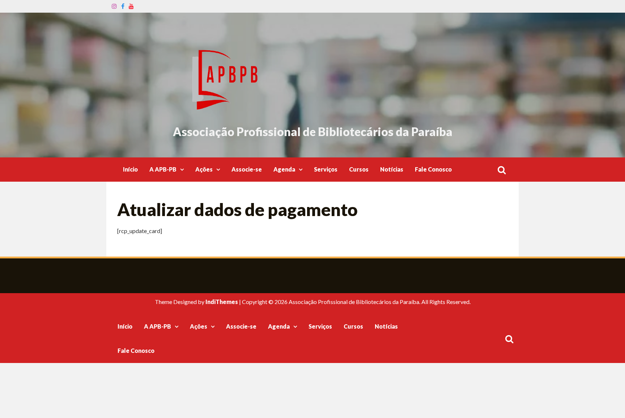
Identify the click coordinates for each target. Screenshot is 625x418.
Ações (204, 169)
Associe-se (246, 169)
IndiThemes (221, 301)
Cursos (359, 169)
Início (130, 169)
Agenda (284, 169)
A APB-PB (163, 169)
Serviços (325, 169)
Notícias (391, 169)
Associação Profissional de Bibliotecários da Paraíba (312, 131)
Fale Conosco (433, 169)
